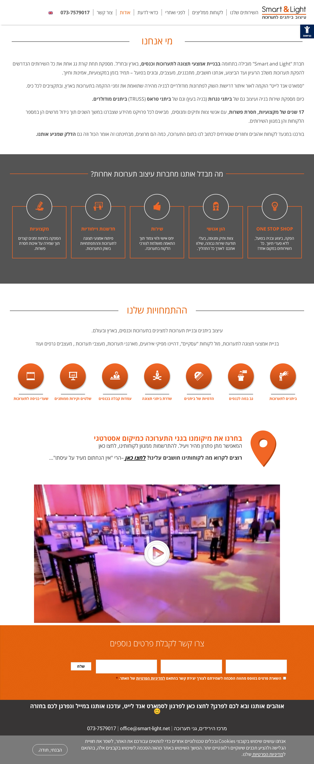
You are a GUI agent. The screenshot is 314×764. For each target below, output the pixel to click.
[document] (157, 382)
